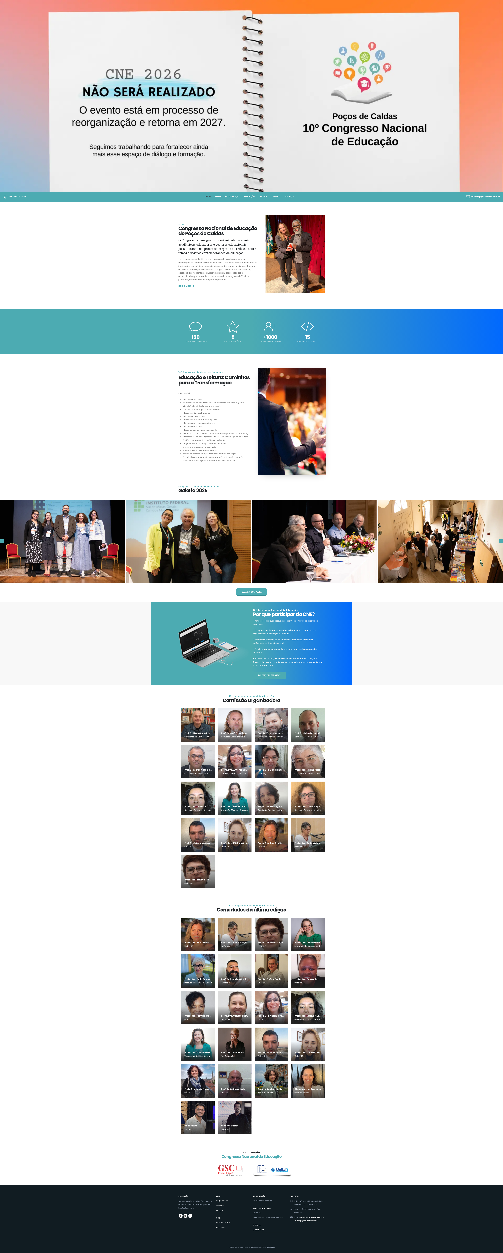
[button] (2, 541)
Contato (276, 196)
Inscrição (220, 1205)
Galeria (263, 196)
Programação (232, 196)
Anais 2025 (220, 1227)
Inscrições (249, 196)
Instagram (190, 1216)
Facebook (181, 1216)
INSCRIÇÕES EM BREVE (269, 675)
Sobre (218, 196)
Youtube (185, 1216)
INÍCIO (208, 196)
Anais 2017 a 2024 (223, 1222)
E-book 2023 (258, 1230)
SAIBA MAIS (185, 286)
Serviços (289, 196)
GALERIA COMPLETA (252, 592)
